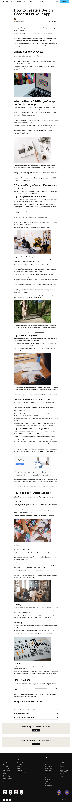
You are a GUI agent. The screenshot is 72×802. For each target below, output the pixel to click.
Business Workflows (49, 759)
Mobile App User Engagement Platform (7, 776)
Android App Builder (6, 770)
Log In (56, 1)
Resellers (30, 1)
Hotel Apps (47, 783)
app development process (45, 683)
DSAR (61, 764)
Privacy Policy (62, 766)
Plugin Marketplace (6, 760)
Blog (18, 759)
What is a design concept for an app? (22, 706)
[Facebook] (54, 22)
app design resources (39, 332)
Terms (61, 760)
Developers (5, 764)
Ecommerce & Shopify (49, 764)
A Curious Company (65, 799)
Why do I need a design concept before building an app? (27, 709)
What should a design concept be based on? (24, 717)
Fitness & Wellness (48, 768)
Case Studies (19, 760)
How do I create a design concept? (22, 713)
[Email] (57, 22)
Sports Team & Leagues (49, 774)
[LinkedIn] (56, 22)
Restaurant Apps (48, 777)
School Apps (47, 781)
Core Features (5, 759)
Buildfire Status (20, 774)
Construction (47, 762)
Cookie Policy (62, 762)
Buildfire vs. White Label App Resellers (7, 779)
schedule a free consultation (41, 688)
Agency (25, 1)
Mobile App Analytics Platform (7, 773)
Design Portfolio (20, 762)
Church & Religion (48, 760)
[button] (36, 756)
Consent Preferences (23, 800)
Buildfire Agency (6, 762)
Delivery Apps (48, 779)
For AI (61, 768)
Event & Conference (49, 766)
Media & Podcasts (48, 770)
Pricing (36, 1)
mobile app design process (31, 193)
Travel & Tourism (48, 775)
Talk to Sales (19, 766)
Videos (18, 768)
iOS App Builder (6, 768)
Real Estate (47, 772)
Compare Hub (5, 781)
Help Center (19, 770)
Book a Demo (64, 1)
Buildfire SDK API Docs (21, 772)
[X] (52, 22)
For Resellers (5, 766)
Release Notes (20, 764)
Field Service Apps (48, 785)
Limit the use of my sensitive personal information (63, 775)
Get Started (36, 730)
